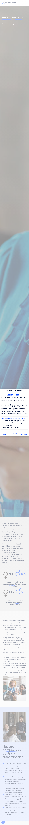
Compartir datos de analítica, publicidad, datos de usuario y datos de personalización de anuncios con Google (14, 421)
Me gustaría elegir (14, 434)
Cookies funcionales (8, 425)
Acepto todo (24, 434)
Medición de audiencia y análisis (11, 427)
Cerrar (4, 434)
